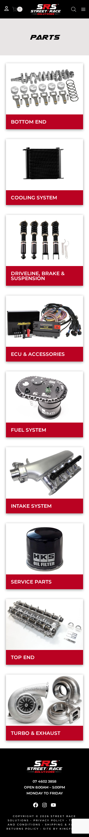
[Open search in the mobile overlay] (73, 9)
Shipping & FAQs (61, 824)
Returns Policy (22, 828)
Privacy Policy (49, 820)
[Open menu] (83, 9)
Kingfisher (71, 828)
